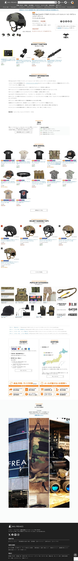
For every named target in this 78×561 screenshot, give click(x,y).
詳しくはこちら (23, 370)
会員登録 (59, 28)
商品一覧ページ (17, 327)
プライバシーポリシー (13, 541)
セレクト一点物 (44, 5)
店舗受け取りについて (39, 415)
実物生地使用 (51, 5)
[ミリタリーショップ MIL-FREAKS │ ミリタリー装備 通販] (11, 2)
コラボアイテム (18, 558)
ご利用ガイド (18, 547)
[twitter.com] (9, 535)
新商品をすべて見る (39, 210)
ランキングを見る (39, 272)
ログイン (67, 28)
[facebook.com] (12, 535)
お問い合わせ (48, 541)
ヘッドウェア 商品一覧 (24, 333)
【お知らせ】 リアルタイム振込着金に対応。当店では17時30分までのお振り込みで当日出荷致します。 (39, 10)
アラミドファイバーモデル (32, 83)
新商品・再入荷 (20, 5)
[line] (15, 535)
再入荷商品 (31, 5)
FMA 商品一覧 (22, 329)
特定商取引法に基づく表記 (24, 541)
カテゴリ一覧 (44, 556)
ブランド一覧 (16, 329)
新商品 (26, 5)
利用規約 (33, 541)
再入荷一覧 (25, 556)
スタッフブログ (56, 541)
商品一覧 (51, 556)
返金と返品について (13, 549)
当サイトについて (40, 541)
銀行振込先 (37, 547)
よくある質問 (11, 547)
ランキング (37, 5)
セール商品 (11, 558)
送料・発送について (45, 547)
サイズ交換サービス (22, 549)
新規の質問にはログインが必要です (23, 132)
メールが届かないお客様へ (28, 547)
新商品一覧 (19, 556)
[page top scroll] (75, 555)
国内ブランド (58, 5)
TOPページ (11, 327)
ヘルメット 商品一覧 (24, 331)
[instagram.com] (18, 535)
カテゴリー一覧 (17, 331)
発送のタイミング (54, 547)
